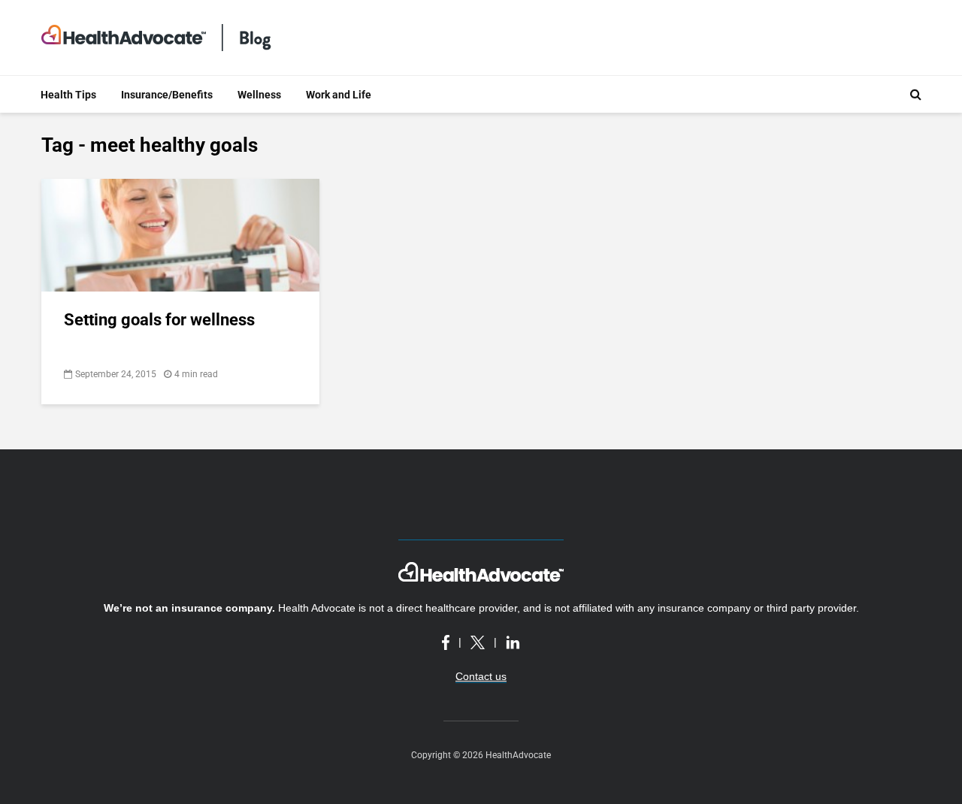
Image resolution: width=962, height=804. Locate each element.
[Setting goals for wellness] (180, 234)
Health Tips (68, 95)
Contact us (481, 676)
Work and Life (338, 95)
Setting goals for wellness (159, 319)
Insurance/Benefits (167, 95)
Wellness (259, 95)
